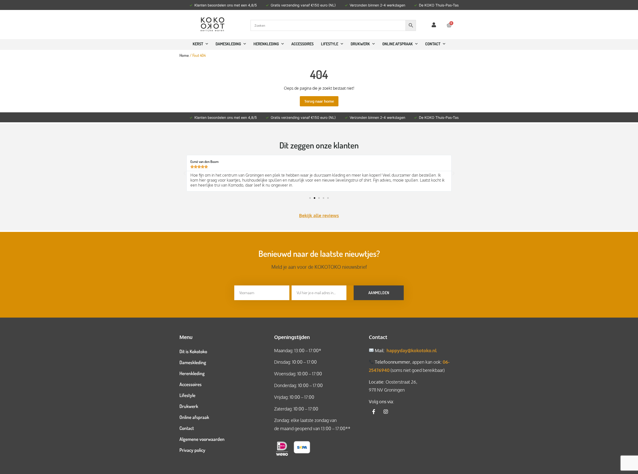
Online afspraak (194, 417)
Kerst (198, 43)
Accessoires (302, 43)
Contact (186, 428)
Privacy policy (192, 450)
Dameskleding (228, 43)
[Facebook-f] (374, 412)
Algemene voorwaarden (202, 439)
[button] (184, 173)
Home (184, 55)
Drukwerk (360, 43)
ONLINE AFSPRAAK (397, 43)
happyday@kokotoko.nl (412, 350)
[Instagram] (386, 412)
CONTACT (432, 43)
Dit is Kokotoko (193, 351)
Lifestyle (329, 43)
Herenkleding (266, 43)
